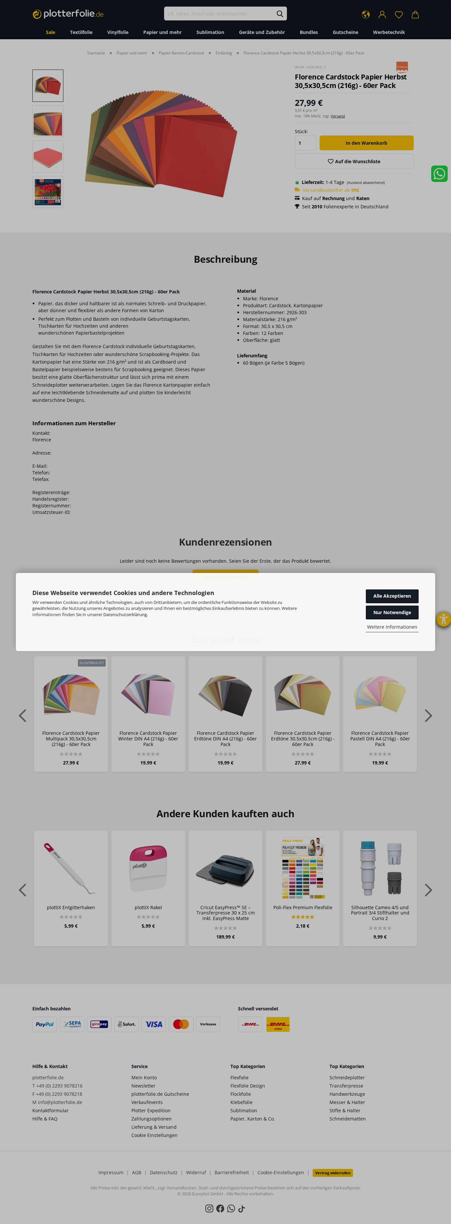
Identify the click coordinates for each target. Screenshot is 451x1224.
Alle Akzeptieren (392, 596)
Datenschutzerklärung (125, 614)
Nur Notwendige (392, 612)
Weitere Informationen (392, 627)
